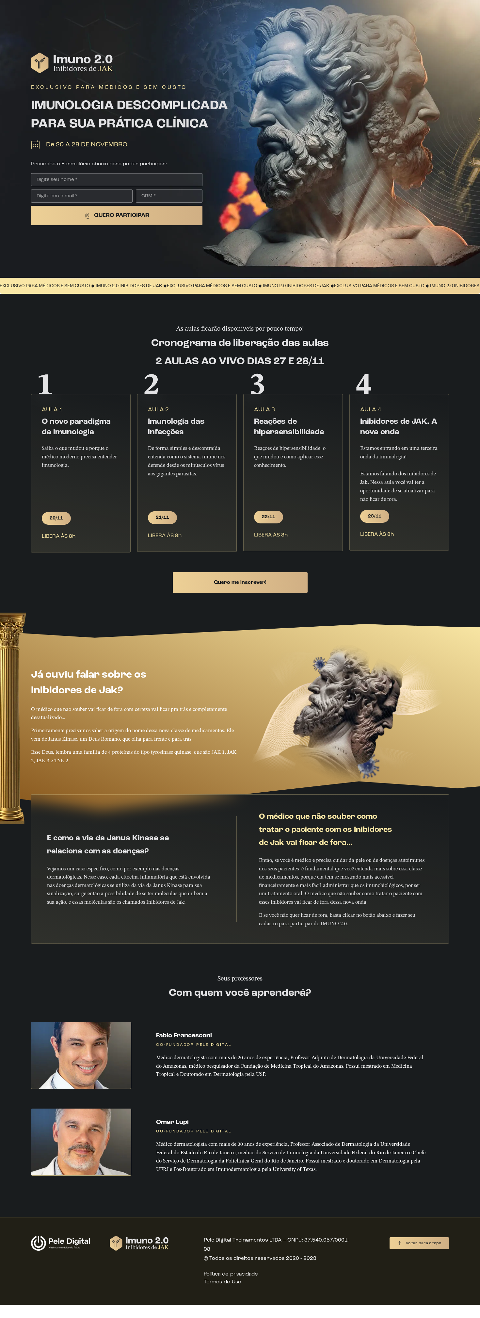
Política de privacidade (231, 1274)
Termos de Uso (222, 1282)
